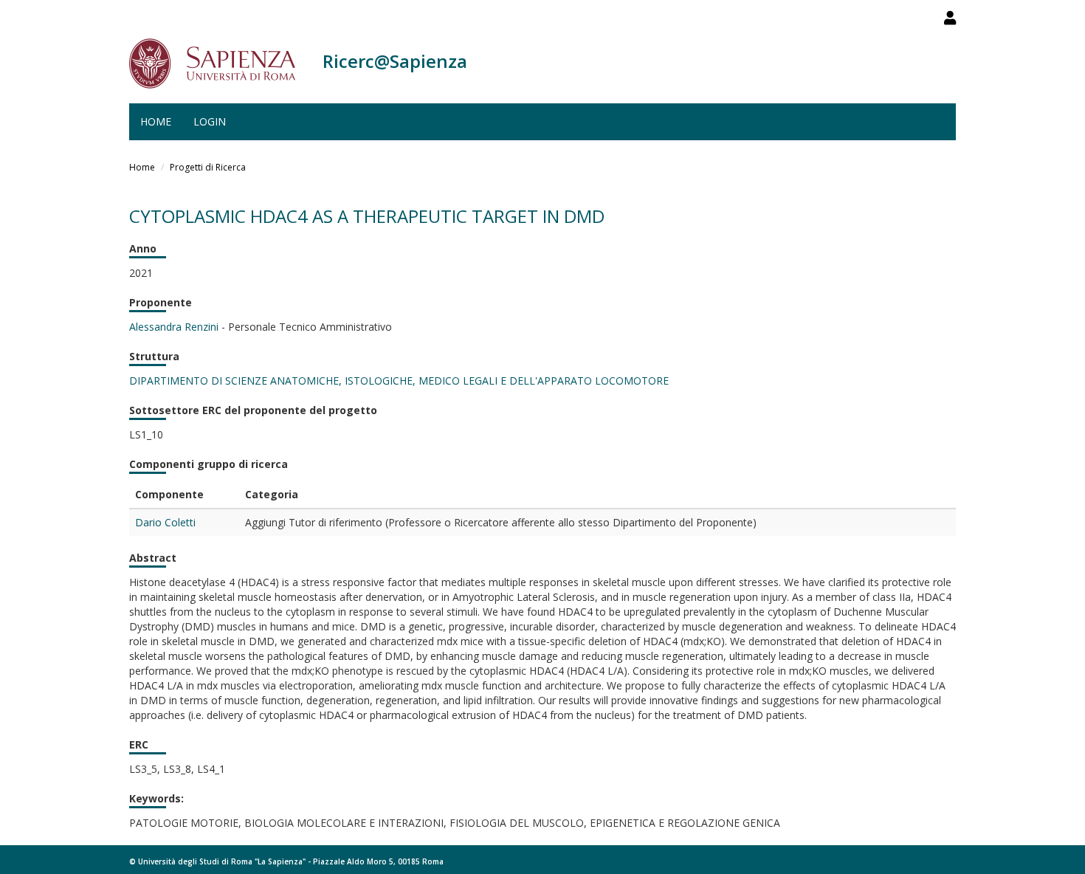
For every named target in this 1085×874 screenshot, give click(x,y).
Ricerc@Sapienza (395, 61)
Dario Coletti (165, 522)
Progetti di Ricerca (208, 167)
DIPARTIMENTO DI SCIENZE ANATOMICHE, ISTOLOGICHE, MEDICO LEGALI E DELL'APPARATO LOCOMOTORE (399, 381)
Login (209, 121)
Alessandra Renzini (173, 327)
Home (155, 121)
